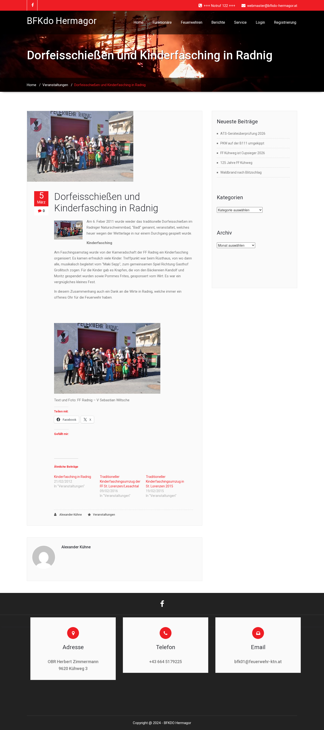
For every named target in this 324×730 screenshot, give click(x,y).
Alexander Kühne (70, 514)
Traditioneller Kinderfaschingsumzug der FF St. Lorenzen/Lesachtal (120, 481)
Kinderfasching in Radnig (72, 477)
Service (240, 22)
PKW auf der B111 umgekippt (242, 143)
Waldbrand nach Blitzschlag (241, 172)
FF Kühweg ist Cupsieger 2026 (242, 153)
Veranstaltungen (55, 85)
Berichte (218, 22)
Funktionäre (162, 22)
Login (260, 22)
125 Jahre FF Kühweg (236, 163)
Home (138, 22)
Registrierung (285, 22)
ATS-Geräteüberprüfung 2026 (242, 133)
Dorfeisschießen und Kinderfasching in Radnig (106, 202)
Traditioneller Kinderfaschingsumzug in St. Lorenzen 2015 (165, 481)
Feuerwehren (191, 22)
